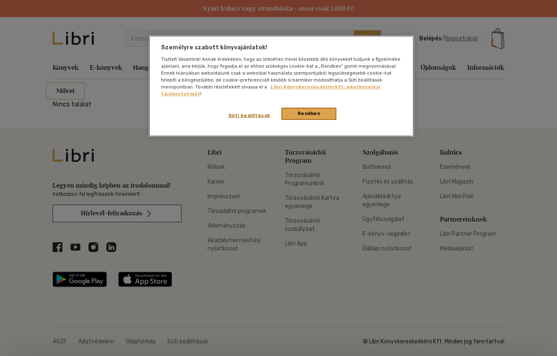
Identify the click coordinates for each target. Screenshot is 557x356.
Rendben (309, 113)
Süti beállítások (249, 115)
